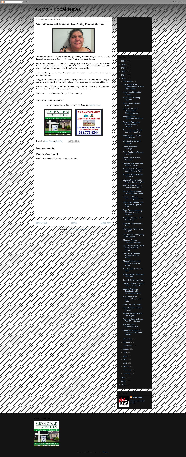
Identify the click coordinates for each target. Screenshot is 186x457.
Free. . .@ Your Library (132, 304)
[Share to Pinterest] (78, 141)
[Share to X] (73, 141)
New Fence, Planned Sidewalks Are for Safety (131, 255)
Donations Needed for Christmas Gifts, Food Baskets (132, 332)
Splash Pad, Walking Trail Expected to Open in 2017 (133, 204)
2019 (123, 68)
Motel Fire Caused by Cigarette (131, 99)
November (127, 339)
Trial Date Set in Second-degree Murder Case (133, 170)
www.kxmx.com (95, 105)
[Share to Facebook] (76, 141)
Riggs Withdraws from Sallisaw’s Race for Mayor (132, 263)
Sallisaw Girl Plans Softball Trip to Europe (133, 198)
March (126, 366)
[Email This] (69, 141)
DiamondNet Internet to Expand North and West (133, 181)
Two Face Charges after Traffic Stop (132, 219)
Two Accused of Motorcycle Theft (130, 326)
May (125, 359)
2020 (123, 65)
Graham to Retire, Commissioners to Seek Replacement (133, 86)
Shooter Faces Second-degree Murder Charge (133, 192)
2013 (123, 384)
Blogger (105, 452)
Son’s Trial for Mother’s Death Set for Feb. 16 (132, 187)
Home (74, 223)
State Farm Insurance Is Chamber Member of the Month (132, 212)
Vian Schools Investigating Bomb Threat (133, 235)
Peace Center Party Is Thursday (132, 159)
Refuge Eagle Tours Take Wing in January (133, 164)
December (127, 81)
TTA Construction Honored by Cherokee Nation (133, 299)
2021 (123, 61)
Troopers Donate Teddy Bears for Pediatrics (132, 131)
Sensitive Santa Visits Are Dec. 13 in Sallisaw (133, 320)
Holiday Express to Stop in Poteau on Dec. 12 (133, 284)
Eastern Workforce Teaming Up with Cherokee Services (131, 291)
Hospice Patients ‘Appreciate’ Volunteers (133, 118)
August (126, 349)
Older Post (105, 223)
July (125, 353)
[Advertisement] (134, 34)
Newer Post (41, 223)
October (126, 342)
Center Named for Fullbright (130, 148)
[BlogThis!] (71, 141)
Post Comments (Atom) (78, 229)
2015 (123, 378)
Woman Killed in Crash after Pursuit (132, 136)
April (125, 363)
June (125, 356)
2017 (123, 75)
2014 (123, 381)
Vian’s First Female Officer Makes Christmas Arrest (130, 111)
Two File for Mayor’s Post (133, 280)
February (127, 370)
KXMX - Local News (57, 9)
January (126, 373)
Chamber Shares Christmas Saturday (132, 241)
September (128, 346)
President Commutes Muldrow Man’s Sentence (131, 124)
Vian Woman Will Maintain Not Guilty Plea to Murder (133, 248)
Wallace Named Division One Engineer (132, 314)
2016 (123, 78)
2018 (123, 71)
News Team (137, 397)
